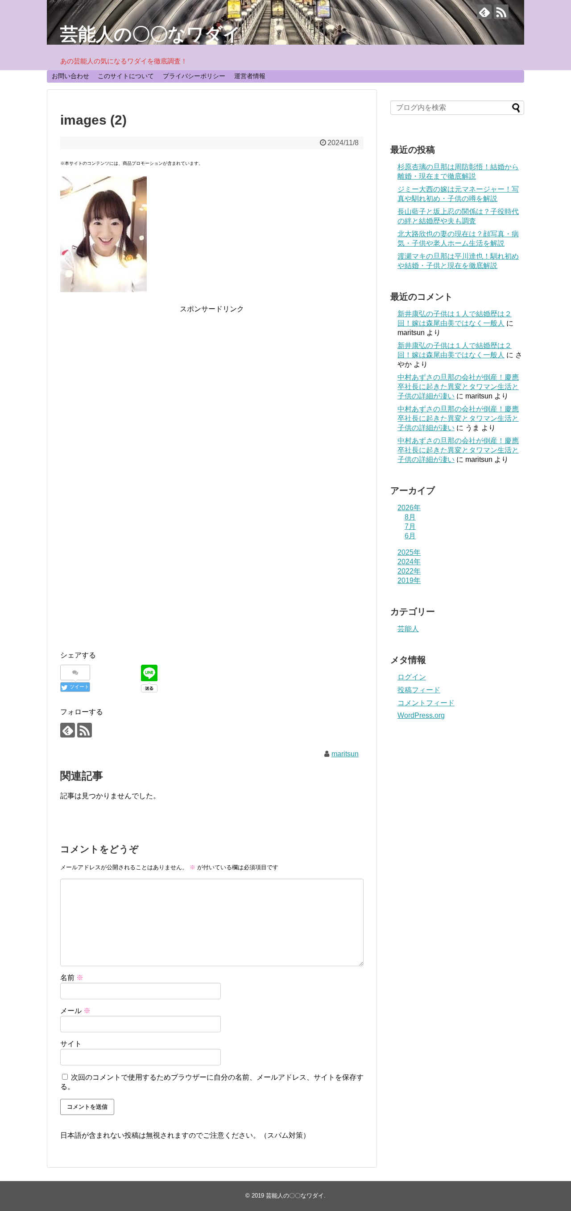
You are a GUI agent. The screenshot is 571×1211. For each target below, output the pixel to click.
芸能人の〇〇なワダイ (150, 34)
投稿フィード (418, 690)
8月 (410, 517)
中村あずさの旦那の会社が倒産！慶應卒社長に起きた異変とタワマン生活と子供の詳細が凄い (458, 386)
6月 (410, 536)
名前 (71, 977)
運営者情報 (249, 76)
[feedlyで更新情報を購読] (484, 11)
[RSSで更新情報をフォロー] (501, 11)
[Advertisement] (212, 377)
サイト (71, 1044)
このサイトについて (126, 76)
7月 (410, 526)
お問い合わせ (70, 76)
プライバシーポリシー (194, 76)
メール (75, 1010)
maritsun (345, 754)
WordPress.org (421, 715)
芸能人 (408, 629)
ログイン (411, 677)
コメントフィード (426, 703)
